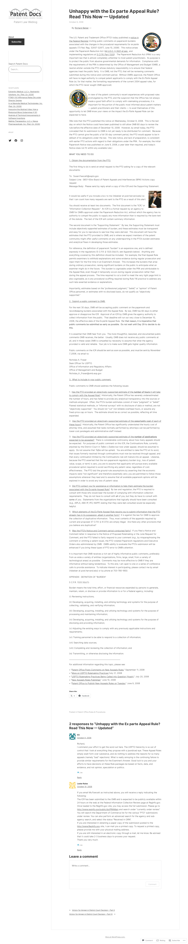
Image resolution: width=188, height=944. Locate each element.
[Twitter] (10, 140)
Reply (79, 777)
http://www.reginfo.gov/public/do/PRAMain (97, 809)
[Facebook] (15, 140)
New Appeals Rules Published (86, 680)
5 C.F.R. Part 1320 (105, 54)
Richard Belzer (82, 28)
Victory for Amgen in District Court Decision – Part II (93, 910)
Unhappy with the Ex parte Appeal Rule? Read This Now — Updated (114, 13)
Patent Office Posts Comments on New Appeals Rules (98, 669)
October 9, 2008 (84, 738)
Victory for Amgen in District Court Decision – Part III (91, 914)
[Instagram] (21, 140)
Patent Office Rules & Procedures (91, 712)
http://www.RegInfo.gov (88, 826)
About (11, 37)
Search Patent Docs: (18, 64)
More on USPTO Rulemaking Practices (90, 673)
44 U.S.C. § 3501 (116, 51)
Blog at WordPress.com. (115, 937)
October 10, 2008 (84, 786)
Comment (152, 884)
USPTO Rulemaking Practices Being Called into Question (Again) (103, 676)
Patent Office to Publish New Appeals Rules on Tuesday (98, 683)
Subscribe (16, 41)
